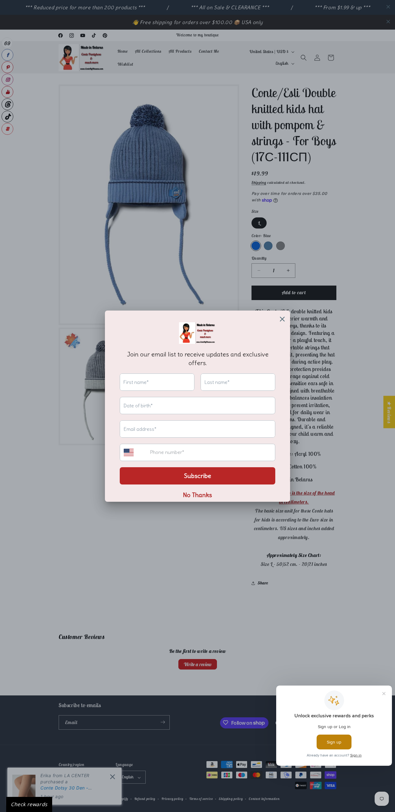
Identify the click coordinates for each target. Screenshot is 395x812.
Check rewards (29, 804)
